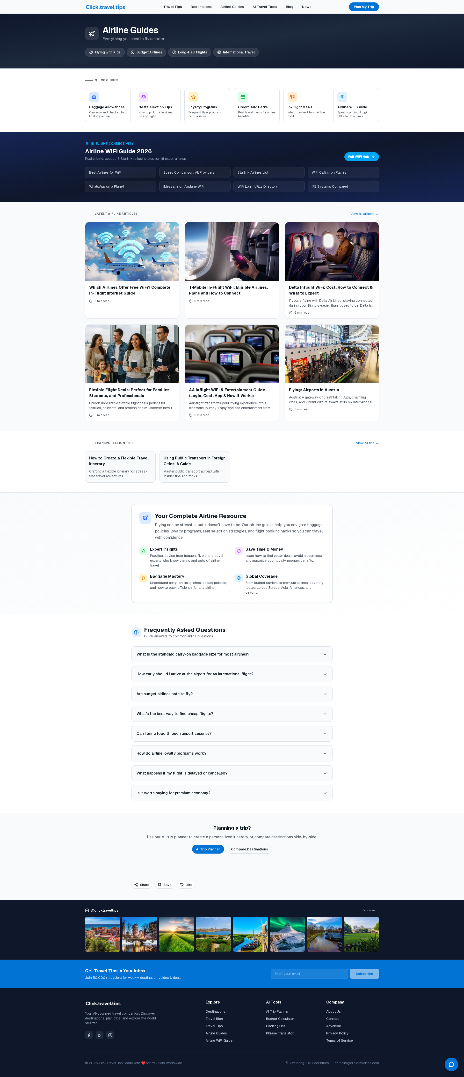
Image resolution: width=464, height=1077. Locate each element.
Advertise (333, 1026)
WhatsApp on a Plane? (106, 186)
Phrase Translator (280, 1033)
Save (167, 885)
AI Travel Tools (265, 7)
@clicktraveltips (104, 910)
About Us (333, 1011)
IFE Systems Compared (330, 186)
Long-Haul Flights (192, 52)
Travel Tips (172, 7)
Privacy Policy (337, 1033)
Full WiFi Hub (358, 157)
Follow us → (370, 910)
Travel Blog (214, 1019)
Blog (289, 7)
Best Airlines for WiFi (105, 172)
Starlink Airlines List (253, 172)
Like (189, 885)
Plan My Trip (364, 7)
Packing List (275, 1026)
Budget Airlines (149, 52)
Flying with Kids (108, 52)
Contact (332, 1019)
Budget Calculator (280, 1019)
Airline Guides (232, 7)
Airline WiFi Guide (219, 1040)
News (307, 7)
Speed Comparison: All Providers (188, 172)
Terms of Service (339, 1040)
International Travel (239, 52)
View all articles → (364, 214)
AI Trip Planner (208, 849)
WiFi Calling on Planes (329, 172)
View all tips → (367, 443)
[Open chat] (451, 1064)
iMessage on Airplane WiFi (183, 186)
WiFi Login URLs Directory (258, 186)
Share (144, 885)
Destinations (201, 7)
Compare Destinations (249, 849)
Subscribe (364, 974)
